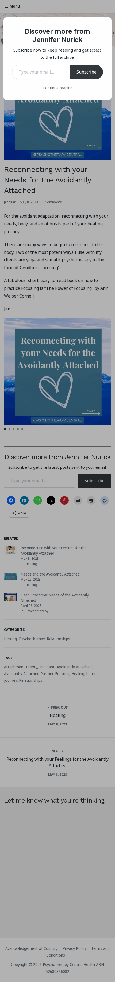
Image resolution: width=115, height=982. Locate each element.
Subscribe (86, 72)
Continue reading (57, 87)
